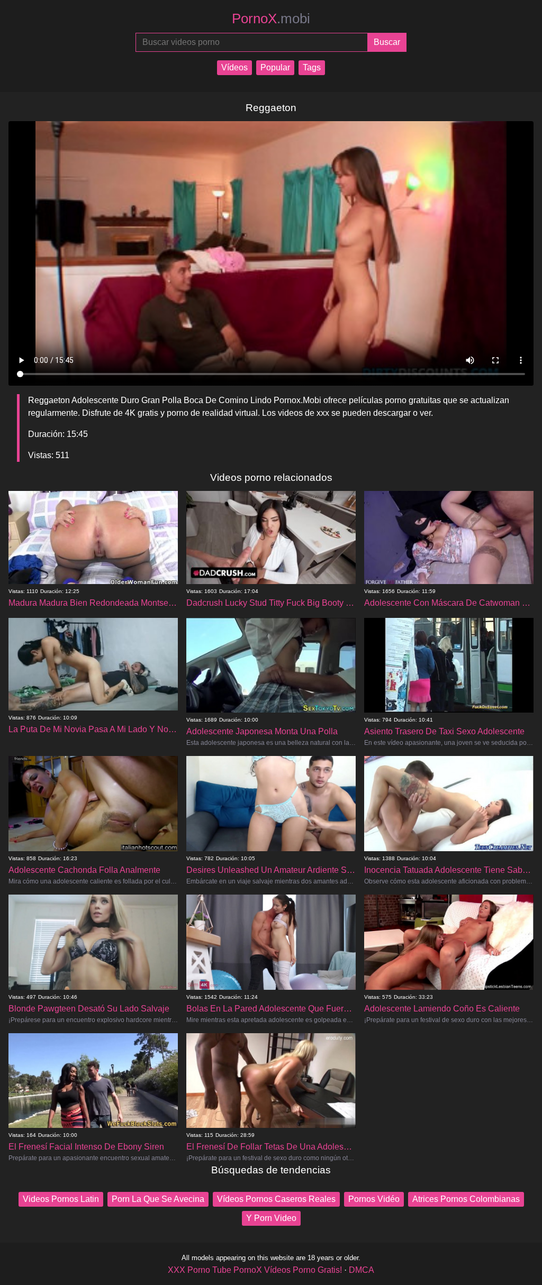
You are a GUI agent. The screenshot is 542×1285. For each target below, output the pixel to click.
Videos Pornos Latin (61, 1199)
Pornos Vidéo (374, 1199)
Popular (275, 67)
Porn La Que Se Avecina (158, 1199)
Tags (312, 67)
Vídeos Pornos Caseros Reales (276, 1199)
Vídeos (234, 67)
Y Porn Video (271, 1218)
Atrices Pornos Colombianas (466, 1199)
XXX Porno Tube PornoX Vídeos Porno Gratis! (255, 1269)
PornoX (271, 18)
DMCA (361, 1269)
